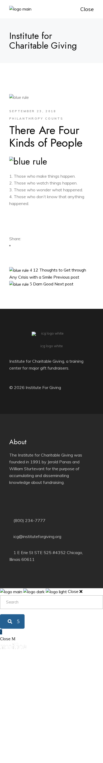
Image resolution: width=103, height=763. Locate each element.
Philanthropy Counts (36, 118)
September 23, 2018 (32, 111)
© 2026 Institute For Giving (35, 387)
